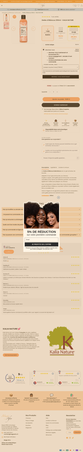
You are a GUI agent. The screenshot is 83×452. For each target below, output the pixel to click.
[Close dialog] (58, 197)
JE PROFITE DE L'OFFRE (41, 244)
